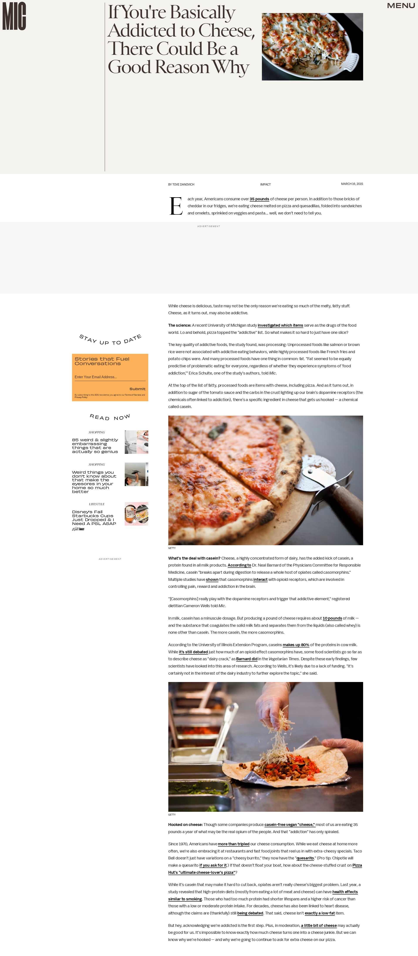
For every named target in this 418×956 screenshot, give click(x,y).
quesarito (305, 858)
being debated (250, 913)
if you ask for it (212, 865)
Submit (138, 388)
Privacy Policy (81, 397)
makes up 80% (296, 645)
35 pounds (259, 199)
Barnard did (246, 659)
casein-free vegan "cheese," (290, 824)
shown (212, 579)
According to (239, 565)
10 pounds (332, 618)
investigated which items (280, 325)
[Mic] (14, 16)
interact (260, 579)
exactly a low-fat (320, 913)
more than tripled (233, 844)
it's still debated (193, 652)
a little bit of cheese (319, 925)
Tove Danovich (183, 184)
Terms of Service (133, 395)
